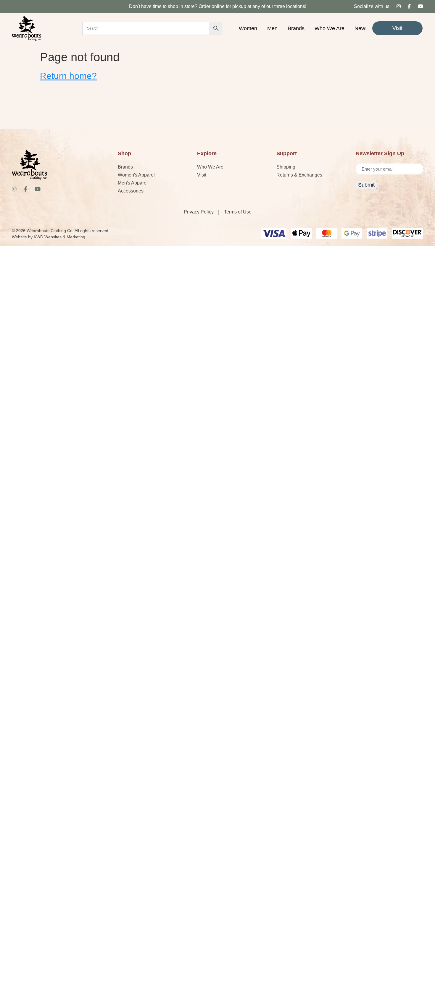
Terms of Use (238, 211)
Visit (397, 28)
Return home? (68, 76)
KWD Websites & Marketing (59, 236)
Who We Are (329, 28)
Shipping (285, 166)
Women (248, 28)
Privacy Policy (199, 211)
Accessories (131, 190)
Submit (366, 185)
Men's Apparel (133, 182)
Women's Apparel (136, 174)
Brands (296, 28)
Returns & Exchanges (299, 174)
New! (361, 28)
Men (272, 28)
